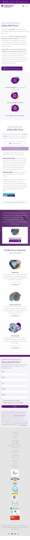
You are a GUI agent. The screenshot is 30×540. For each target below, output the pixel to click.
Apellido (3, 377)
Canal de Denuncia (15, 529)
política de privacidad (18, 402)
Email (2, 383)
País (5, 1)
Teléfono (3, 389)
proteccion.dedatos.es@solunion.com (19, 415)
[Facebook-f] (9, 533)
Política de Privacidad (11, 527)
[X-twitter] (18, 533)
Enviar (15, 406)
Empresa (3, 394)
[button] (27, 6)
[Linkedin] (15, 533)
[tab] (15, 148)
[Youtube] (12, 533)
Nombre (3, 371)
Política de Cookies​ (22, 527)
